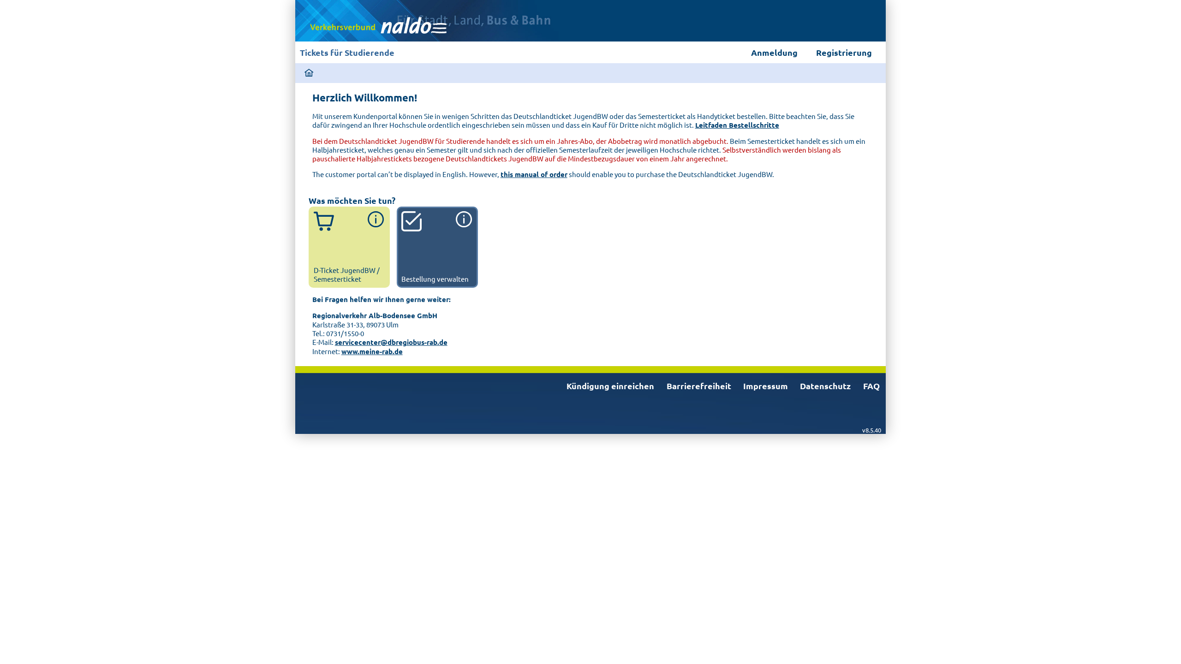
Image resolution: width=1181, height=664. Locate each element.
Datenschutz (825, 385)
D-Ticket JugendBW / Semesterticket (347, 274)
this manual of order (534, 174)
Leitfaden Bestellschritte (737, 125)
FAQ (871, 385)
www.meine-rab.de (372, 351)
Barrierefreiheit (699, 385)
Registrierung (844, 52)
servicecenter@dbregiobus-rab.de (391, 342)
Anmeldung (774, 52)
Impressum (765, 385)
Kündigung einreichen (610, 385)
